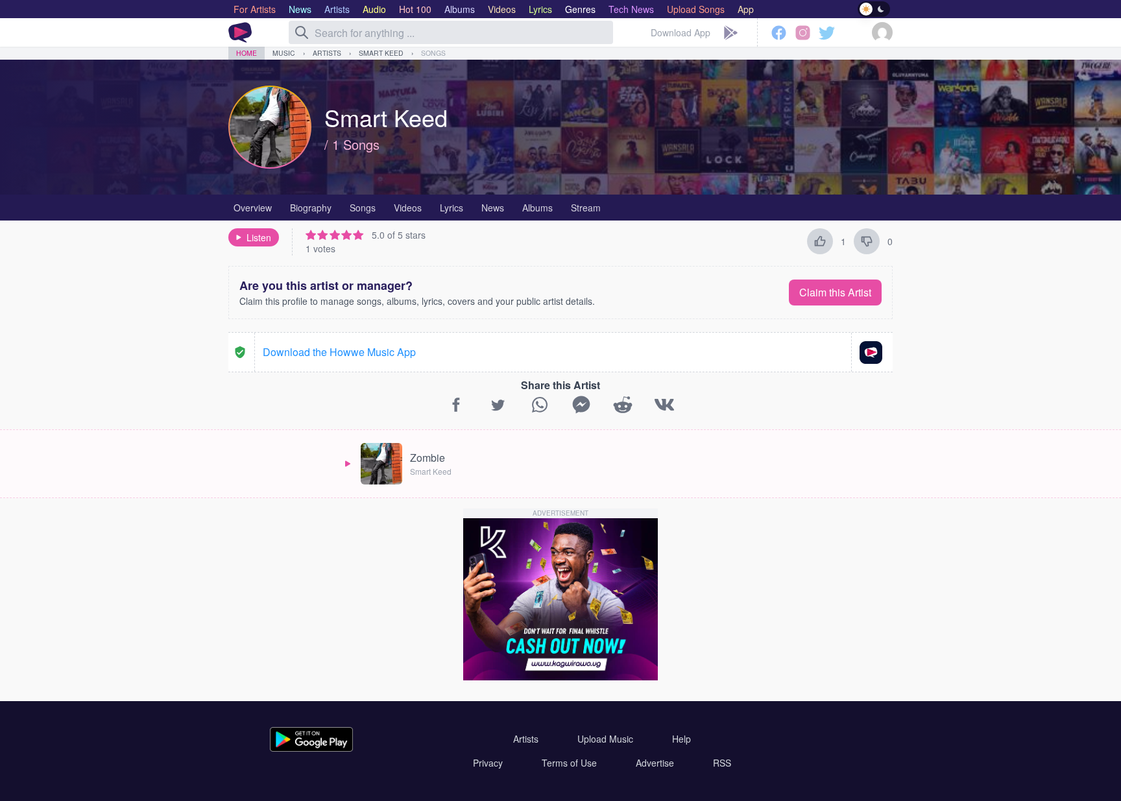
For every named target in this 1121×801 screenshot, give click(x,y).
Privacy (488, 762)
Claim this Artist (835, 292)
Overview (253, 207)
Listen (259, 237)
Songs (433, 53)
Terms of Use (569, 762)
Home (246, 53)
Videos (408, 207)
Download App (680, 32)
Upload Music (605, 738)
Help (681, 738)
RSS (722, 762)
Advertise (655, 762)
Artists (327, 53)
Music (283, 53)
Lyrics (451, 207)
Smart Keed (381, 53)
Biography (310, 207)
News (492, 207)
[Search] (301, 32)
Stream (586, 207)
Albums (537, 207)
